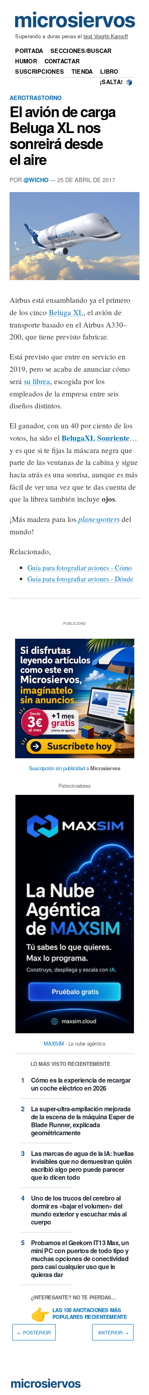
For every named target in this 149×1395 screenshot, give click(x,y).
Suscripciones (39, 71)
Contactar (62, 61)
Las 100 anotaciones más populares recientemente (89, 1313)
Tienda (82, 71)
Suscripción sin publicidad (57, 768)
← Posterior (34, 1332)
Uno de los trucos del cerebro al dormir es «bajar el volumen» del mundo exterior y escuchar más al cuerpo (79, 1209)
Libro (109, 71)
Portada (29, 51)
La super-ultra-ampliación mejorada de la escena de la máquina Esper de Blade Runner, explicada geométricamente (82, 1120)
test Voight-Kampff (105, 36)
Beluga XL (66, 312)
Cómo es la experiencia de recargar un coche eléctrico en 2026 (81, 1084)
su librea (37, 381)
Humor (26, 61)
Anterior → (113, 1332)
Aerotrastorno (36, 98)
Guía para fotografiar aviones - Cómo (79, 567)
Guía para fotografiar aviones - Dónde (80, 578)
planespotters (99, 519)
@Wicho (35, 180)
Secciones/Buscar (81, 51)
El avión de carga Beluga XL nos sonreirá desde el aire (63, 135)
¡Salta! (111, 82)
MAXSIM (54, 1043)
